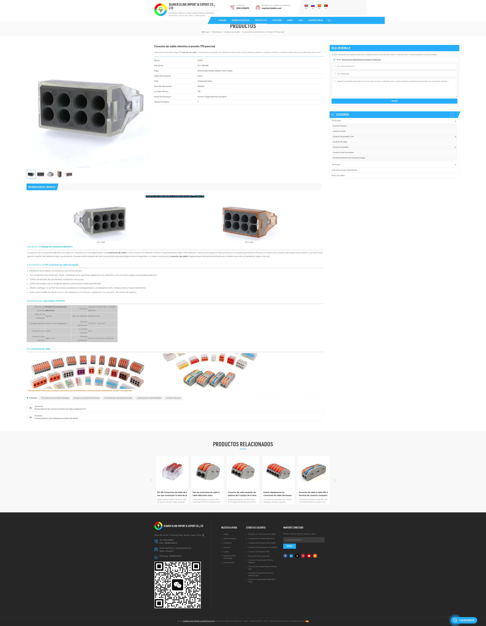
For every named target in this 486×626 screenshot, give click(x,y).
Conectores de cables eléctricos (261, 538)
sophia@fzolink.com (271, 8)
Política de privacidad (279, 621)
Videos (226, 552)
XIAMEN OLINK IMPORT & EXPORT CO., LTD (192, 6)
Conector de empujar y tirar (343, 136)
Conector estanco (340, 126)
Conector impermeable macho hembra (260, 561)
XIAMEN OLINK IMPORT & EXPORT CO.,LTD (183, 525)
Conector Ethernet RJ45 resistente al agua (349, 158)
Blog (246, 621)
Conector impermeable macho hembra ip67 (260, 574)
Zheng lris (169, 551)
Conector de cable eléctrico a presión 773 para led (361, 60)
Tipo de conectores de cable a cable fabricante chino (170, 493)
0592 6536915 (242, 8)
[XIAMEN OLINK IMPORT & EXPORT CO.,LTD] (160, 9)
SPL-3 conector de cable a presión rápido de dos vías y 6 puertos (312, 494)
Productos (261, 20)
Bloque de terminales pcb (258, 556)
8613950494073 (171, 543)
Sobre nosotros (240, 20)
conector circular (339, 131)
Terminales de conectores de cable (118, 398)
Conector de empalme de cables (262, 543)
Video (290, 20)
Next (335, 480)
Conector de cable (340, 142)
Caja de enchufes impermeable (344, 170)
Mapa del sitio (256, 621)
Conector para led (173, 398)
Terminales (336, 165)
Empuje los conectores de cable (261, 534)
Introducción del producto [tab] (41, 187)
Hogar (222, 20)
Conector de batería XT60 (258, 552)
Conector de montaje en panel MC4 (262, 547)
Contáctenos (315, 20)
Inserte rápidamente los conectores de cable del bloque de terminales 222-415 (242, 494)
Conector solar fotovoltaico (343, 152)
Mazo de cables (338, 175)
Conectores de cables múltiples (149, 398)
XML (265, 621)
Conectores (216, 32)
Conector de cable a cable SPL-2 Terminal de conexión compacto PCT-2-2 (278, 494)
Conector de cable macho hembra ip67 (262, 568)
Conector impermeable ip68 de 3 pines (261, 580)
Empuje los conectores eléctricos (86, 398)
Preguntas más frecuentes (230, 557)
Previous (151, 480)
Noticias (277, 20)
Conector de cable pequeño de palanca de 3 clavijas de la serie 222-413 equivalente (207, 494)
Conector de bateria (340, 147)
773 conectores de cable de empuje (55, 398)
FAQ (301, 20)
